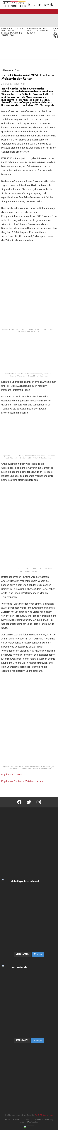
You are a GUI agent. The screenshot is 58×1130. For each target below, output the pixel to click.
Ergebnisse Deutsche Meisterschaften (22, 781)
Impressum (27, 1119)
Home (7, 1119)
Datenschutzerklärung (44, 1119)
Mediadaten (32, 1122)
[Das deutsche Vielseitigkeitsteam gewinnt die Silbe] (29, 934)
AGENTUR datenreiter (44, 1115)
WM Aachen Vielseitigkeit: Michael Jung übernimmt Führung (38, 31)
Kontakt (16, 1119)
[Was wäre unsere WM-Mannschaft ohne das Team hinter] (29, 903)
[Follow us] (50, 11)
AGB (22, 1122)
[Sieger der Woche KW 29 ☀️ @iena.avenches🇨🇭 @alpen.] (29, 1020)
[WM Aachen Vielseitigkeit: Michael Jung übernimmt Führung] (39, 20)
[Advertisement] (13, 48)
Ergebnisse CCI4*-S (12, 774)
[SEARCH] (55, 11)
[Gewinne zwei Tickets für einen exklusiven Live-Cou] (29, 989)
